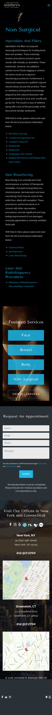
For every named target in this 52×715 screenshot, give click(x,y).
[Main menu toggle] (49, 5)
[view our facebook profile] (2, 697)
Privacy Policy (42, 464)
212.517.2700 (26, 553)
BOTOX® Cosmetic (18, 134)
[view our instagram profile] (10, 697)
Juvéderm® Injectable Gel (21, 138)
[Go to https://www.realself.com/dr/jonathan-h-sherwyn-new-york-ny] (30, 524)
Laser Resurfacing (17, 255)
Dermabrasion (16, 251)
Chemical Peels (16, 247)
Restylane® (14, 146)
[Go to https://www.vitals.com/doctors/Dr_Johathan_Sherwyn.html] (41, 525)
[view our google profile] (6, 697)
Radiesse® (14, 150)
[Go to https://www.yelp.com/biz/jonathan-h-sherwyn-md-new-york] (19, 525)
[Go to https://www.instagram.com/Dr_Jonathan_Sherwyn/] (15, 525)
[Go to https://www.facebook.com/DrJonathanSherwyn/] (10, 525)
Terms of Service (11, 466)
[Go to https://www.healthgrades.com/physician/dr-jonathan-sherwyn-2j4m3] (36, 525)
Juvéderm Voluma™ (19, 142)
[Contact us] (46, 697)
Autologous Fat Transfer (21, 154)
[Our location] (49, 697)
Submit (26, 474)
